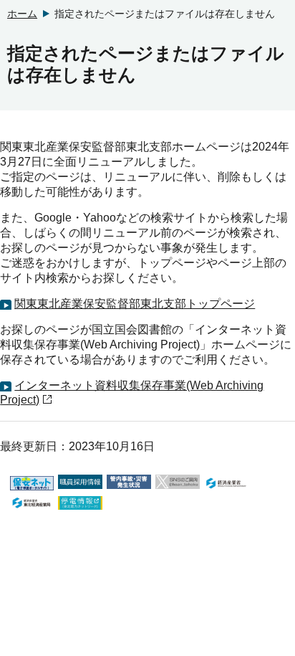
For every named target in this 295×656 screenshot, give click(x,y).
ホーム (22, 13)
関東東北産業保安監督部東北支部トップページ (134, 304)
